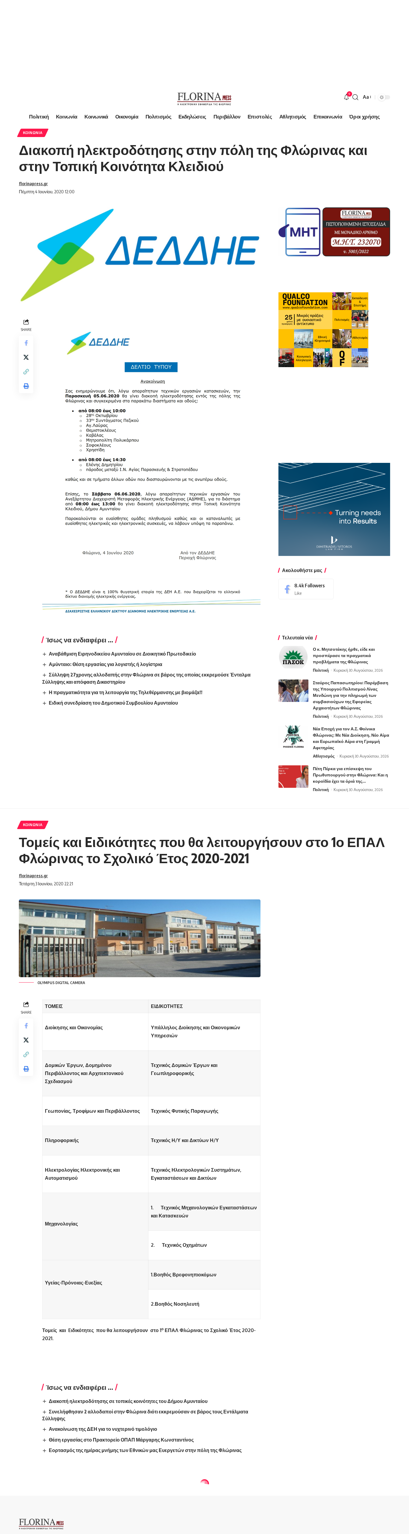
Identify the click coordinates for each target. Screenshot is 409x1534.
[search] (355, 97)
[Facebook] (306, 589)
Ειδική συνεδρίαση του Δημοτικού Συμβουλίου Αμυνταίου (113, 703)
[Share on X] (26, 357)
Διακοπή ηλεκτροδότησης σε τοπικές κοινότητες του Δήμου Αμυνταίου (128, 1401)
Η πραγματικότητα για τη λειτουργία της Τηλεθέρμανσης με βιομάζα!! (125, 692)
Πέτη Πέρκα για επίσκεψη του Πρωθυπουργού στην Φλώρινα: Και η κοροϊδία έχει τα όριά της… (350, 775)
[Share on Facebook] (26, 343)
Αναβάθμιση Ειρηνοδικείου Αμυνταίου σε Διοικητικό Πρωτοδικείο (122, 654)
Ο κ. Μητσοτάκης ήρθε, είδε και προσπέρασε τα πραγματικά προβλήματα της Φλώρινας (344, 655)
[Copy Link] (26, 372)
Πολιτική (321, 670)
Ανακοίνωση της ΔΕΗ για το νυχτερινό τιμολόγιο (103, 1429)
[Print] (26, 386)
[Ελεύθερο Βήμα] (204, 97)
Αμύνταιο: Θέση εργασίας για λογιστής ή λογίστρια (105, 664)
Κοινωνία (33, 132)
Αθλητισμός (324, 756)
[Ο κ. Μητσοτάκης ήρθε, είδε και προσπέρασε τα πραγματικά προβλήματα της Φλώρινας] (293, 657)
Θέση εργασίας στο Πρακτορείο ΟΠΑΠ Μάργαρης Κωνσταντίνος (121, 1440)
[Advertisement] (179, 42)
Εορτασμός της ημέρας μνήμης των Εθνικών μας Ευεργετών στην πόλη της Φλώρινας (145, 1450)
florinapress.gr (33, 183)
